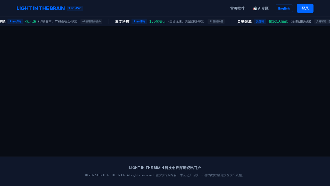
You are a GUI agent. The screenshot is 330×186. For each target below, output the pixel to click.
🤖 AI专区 (261, 8)
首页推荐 (237, 8)
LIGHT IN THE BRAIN (48, 8)
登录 (305, 8)
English (284, 8)
